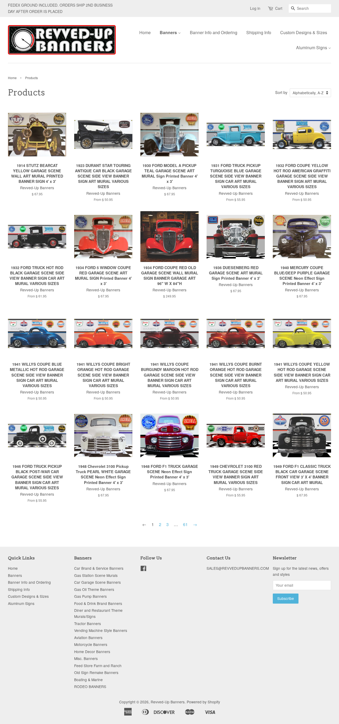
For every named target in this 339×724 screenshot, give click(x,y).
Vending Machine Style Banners (100, 630)
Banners (169, 32)
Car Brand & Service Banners (98, 568)
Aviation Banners (88, 637)
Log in (255, 8)
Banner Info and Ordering (213, 32)
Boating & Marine (88, 679)
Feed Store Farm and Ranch (98, 665)
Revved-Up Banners (168, 701)
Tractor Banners (87, 623)
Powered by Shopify (203, 701)
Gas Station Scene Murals (96, 575)
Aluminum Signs (312, 47)
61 (185, 524)
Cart (278, 8)
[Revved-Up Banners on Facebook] (143, 569)
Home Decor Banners (92, 651)
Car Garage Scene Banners (97, 582)
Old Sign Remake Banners (96, 672)
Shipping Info (258, 32)
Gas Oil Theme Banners (94, 589)
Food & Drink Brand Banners (98, 603)
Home (145, 32)
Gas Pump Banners (90, 596)
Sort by (281, 92)
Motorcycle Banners (90, 644)
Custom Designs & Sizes (303, 32)
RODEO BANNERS (90, 686)
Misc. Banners (86, 658)
